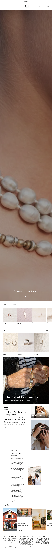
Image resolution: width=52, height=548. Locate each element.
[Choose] (16, 350)
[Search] (42, 6)
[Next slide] (48, 315)
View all (47, 330)
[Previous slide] (4, 342)
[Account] (45, 6)
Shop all (26, 296)
